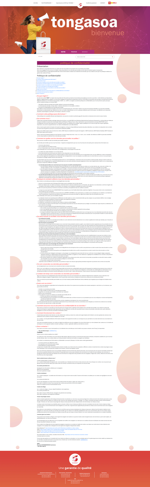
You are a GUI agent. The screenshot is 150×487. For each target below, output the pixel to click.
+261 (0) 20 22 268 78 (46, 475)
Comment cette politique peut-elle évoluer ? (46, 79)
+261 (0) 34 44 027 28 (84, 476)
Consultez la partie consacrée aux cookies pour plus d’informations (89, 172)
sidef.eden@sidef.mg (65, 474)
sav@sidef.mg (70, 480)
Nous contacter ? (41, 93)
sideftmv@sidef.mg (104, 474)
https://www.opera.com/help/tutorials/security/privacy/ (53, 432)
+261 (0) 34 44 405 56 (46, 477)
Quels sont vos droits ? (42, 89)
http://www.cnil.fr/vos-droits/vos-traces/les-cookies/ (76, 434)
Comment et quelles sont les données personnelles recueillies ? (51, 82)
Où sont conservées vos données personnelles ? (47, 86)
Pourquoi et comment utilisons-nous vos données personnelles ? (51, 83)
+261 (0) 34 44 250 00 (104, 477)
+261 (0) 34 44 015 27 (75, 483)
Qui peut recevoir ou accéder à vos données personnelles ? (50, 85)
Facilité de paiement (91, 3)
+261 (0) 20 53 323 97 (104, 475)
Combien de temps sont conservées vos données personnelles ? (51, 87)
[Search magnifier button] (113, 57)
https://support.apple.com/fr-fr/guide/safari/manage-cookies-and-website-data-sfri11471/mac (61, 429)
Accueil (40, 56)
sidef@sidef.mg (53, 330)
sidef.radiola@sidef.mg (85, 474)
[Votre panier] (109, 3)
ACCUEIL (36, 3)
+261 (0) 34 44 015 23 (75, 481)
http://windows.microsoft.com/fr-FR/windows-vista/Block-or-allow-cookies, (62, 428)
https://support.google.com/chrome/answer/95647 (52, 431)
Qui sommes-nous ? (41, 80)
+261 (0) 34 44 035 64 (65, 477)
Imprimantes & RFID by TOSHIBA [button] (64, 3)
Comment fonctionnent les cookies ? (45, 92)
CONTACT (102, 3)
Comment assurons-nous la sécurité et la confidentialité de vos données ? (53, 90)
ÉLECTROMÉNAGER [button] (47, 3)
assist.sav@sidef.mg (78, 480)
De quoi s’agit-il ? (40, 78)
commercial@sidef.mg (49, 474)
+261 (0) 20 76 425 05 (65, 475)
